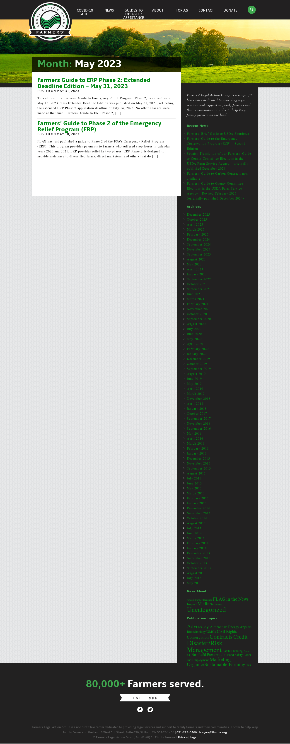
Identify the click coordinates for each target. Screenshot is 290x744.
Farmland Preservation (208, 654)
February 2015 (198, 498)
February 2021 (198, 304)
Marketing (220, 659)
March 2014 (196, 538)
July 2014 (194, 528)
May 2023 (194, 264)
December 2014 (198, 508)
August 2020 (196, 324)
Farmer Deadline (203, 599)
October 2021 (197, 284)
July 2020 (194, 329)
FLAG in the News (231, 599)
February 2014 (198, 543)
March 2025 (196, 229)
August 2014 (196, 523)
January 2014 (197, 548)
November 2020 (198, 309)
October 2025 (197, 219)
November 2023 (198, 249)
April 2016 (195, 438)
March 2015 (196, 493)
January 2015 (197, 503)
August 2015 (196, 473)
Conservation (198, 637)
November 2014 (198, 513)
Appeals (245, 626)
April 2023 (195, 269)
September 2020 (199, 319)
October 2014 (197, 518)
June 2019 (194, 378)
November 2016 (198, 423)
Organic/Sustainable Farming (216, 664)
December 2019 (198, 358)
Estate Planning (232, 651)
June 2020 (194, 334)
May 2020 (194, 339)
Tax (248, 665)
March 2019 (196, 393)
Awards (190, 599)
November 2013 (198, 558)
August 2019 (196, 373)
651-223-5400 (186, 732)
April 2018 (195, 403)
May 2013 (194, 583)
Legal (193, 737)
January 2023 (197, 274)
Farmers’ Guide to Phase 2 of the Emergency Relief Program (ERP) (99, 126)
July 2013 (194, 578)
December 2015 (198, 458)
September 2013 (199, 568)
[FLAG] (51, 9)
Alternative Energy (224, 626)
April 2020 (195, 344)
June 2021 (194, 294)
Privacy (183, 737)
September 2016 (199, 428)
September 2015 (199, 468)
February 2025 (198, 234)
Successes (216, 604)
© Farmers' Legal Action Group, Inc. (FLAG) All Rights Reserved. (135, 737)
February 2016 (198, 448)
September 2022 (199, 279)
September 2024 (199, 244)
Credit (240, 636)
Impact (192, 604)
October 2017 (197, 413)
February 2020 (198, 349)
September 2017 (199, 418)
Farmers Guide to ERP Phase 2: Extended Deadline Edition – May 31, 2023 (93, 83)
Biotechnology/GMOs (201, 631)
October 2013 (197, 563)
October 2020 (197, 314)
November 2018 (198, 398)
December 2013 (198, 553)
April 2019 (195, 388)
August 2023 (196, 259)
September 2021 (199, 289)
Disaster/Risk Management (204, 646)
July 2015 (194, 478)
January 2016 (197, 453)
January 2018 (197, 408)
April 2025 (195, 224)
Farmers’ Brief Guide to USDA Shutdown (218, 133)
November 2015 (198, 463)
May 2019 (194, 383)
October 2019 (197, 363)
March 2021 (196, 299)
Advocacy (198, 626)
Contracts (221, 636)
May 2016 (194, 433)
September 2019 (199, 368)
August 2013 (196, 573)
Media (203, 603)
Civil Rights (227, 631)
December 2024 (198, 239)
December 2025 (198, 214)
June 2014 (194, 533)
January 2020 (197, 354)
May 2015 (194, 488)
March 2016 (196, 443)
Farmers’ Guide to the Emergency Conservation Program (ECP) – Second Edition (216, 143)
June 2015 (194, 483)
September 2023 (199, 254)
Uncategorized (206, 609)
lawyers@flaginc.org (213, 732)
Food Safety (235, 655)
